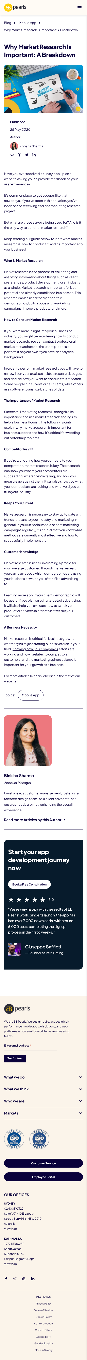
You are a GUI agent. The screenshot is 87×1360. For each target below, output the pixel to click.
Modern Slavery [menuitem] (43, 1350)
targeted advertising (64, 600)
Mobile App (27, 23)
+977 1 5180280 (14, 1243)
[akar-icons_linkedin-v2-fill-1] (33, 1278)
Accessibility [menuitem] (43, 1336)
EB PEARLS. (44, 1296)
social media (41, 525)
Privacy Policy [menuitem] (43, 1303)
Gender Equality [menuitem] (43, 1343)
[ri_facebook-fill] (6, 1278)
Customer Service (43, 1163)
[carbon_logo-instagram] (24, 1278)
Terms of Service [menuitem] (43, 1310)
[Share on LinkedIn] (34, 154)
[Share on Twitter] (27, 154)
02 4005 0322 (13, 1208)
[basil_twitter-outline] (15, 1278)
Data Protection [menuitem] (43, 1323)
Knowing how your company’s (35, 649)
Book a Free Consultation (29, 884)
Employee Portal (43, 1177)
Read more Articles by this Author (33, 819)
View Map (10, 1228)
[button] (12, 154)
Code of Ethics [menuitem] (43, 1330)
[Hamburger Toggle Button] (79, 7)
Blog (7, 23)
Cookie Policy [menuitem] (44, 1316)
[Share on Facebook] (19, 154)
